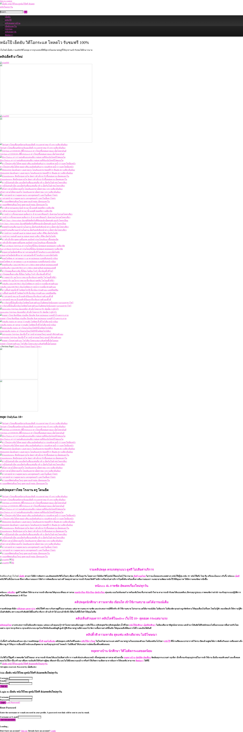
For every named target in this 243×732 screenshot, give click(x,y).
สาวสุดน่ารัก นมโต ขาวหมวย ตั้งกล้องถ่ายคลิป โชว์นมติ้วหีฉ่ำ (27, 280)
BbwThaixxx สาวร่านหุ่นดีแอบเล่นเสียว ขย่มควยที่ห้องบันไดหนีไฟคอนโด (31, 160)
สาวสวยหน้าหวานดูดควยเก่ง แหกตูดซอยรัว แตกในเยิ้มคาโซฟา (28, 198)
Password (4, 683)
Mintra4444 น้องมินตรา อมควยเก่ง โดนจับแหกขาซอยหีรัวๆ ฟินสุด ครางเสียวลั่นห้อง (36, 173)
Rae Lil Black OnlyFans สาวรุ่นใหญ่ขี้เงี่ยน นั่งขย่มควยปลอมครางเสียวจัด (31, 249)
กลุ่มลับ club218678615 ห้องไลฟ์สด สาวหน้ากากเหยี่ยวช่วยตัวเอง (28, 287)
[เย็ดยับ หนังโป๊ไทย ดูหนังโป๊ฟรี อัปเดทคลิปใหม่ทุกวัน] (19, 7)
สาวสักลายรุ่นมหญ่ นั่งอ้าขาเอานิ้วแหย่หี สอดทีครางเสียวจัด (26, 211)
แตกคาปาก (30, 609)
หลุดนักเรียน (79, 592)
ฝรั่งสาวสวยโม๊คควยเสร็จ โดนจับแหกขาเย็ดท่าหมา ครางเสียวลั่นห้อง (30, 192)
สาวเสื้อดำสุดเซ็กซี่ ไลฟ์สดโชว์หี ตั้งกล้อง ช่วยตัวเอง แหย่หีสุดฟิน (28, 293)
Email (2, 681)
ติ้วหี (41, 641)
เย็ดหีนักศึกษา (150, 625)
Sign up (4, 686)
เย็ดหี (237, 576)
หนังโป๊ (167, 641)
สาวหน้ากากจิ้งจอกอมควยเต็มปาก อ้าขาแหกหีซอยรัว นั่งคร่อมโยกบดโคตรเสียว (35, 217)
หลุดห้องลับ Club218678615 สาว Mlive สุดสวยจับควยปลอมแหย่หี (28, 268)
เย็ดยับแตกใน (11, 26)
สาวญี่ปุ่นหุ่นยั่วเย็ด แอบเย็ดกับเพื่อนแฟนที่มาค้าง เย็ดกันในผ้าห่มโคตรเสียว (32, 186)
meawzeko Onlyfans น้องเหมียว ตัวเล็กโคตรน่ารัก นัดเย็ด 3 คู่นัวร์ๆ (28, 312)
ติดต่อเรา (9, 35)
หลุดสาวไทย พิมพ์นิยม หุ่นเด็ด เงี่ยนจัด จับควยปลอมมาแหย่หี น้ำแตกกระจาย (33, 318)
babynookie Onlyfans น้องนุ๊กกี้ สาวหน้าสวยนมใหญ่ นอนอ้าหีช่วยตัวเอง (30, 337)
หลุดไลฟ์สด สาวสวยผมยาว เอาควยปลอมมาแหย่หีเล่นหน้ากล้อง (28, 261)
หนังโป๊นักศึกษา (136, 625)
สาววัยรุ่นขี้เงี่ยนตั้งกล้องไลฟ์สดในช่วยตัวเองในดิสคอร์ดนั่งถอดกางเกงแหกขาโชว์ (35, 306)
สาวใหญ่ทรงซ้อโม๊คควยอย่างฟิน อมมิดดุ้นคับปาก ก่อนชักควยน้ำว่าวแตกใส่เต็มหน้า (37, 167)
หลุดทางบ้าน (129, 657)
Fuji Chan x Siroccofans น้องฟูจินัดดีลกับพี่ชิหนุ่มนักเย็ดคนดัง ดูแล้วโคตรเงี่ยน (33, 224)
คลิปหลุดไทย (5, 625)
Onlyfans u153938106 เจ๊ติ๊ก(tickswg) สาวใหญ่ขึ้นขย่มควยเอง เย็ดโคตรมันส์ (32, 154)
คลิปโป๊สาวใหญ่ (88, 641)
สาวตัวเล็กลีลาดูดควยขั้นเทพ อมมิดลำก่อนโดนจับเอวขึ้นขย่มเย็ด (28, 243)
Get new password (8, 720)
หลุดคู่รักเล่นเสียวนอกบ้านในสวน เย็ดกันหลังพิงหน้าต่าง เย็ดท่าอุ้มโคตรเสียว (33, 230)
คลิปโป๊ (8, 20)
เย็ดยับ (8, 17)
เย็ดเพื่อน (147, 657)
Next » (39, 346)
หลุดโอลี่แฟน (49, 641)
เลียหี (135, 576)
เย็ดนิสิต (139, 657)
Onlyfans (8, 29)
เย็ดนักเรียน (100, 592)
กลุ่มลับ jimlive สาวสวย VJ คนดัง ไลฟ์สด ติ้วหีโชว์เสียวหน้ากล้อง (28, 325)
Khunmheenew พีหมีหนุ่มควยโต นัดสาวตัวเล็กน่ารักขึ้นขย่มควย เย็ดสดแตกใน (33, 179)
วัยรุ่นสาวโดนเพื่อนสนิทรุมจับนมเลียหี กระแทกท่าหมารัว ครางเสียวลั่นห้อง (32, 148)
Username (4, 678)
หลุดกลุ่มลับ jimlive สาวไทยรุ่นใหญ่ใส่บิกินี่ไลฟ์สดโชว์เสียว (25, 331)
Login (3, 703)
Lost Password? (13, 702)
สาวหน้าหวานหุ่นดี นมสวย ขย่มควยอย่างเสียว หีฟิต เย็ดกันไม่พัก (28, 236)
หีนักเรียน (90, 592)
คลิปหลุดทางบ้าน (12, 23)
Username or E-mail (8, 717)
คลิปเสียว (11, 592)
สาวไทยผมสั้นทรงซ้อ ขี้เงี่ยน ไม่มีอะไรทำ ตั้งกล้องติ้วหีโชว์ (25, 274)
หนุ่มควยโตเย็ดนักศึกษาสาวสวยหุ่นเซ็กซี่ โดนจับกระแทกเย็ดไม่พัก (29, 255)
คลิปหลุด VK (10, 32)
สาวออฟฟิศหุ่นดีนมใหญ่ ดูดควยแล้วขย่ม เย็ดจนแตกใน (24, 205)
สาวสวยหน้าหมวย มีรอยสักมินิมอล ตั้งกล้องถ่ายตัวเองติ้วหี (25, 299)
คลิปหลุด (21, 609)
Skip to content (6, 1)
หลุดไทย (142, 576)
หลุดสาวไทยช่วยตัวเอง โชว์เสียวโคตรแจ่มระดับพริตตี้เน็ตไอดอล (28, 344)
